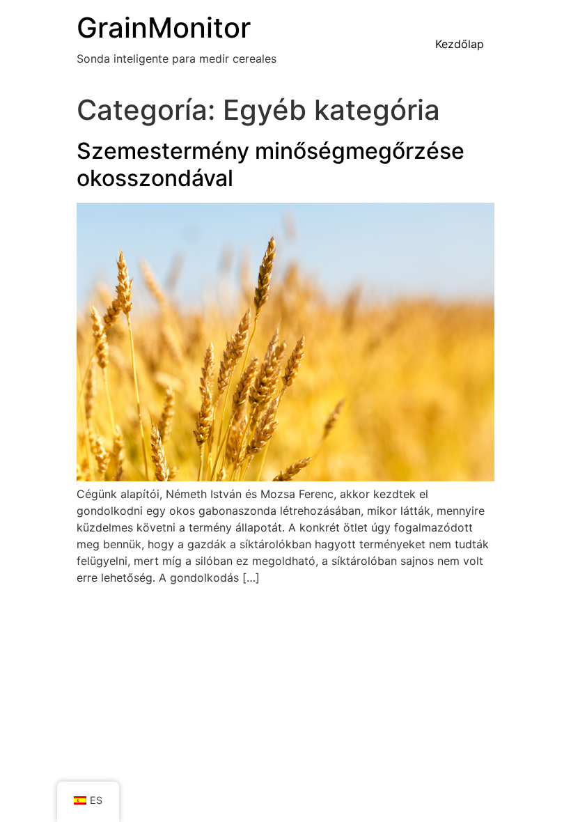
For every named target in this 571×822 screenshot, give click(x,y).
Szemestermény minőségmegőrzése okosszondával (270, 164)
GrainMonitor (164, 27)
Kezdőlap (459, 44)
